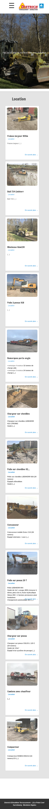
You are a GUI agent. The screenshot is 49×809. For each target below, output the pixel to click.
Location (11, 139)
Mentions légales (29, 805)
